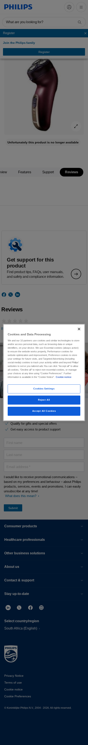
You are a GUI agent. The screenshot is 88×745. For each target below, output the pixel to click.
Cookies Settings (43, 389)
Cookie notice (63, 377)
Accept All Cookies (44, 411)
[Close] (79, 329)
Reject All (44, 400)
